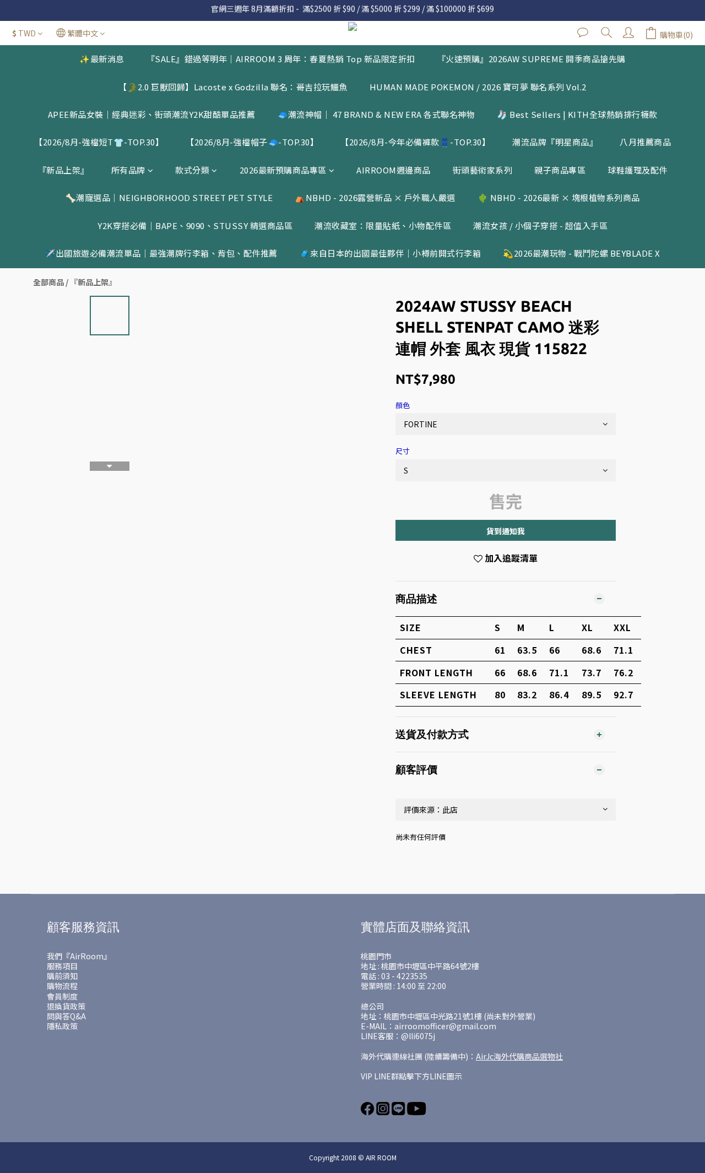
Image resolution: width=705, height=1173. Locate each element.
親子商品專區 (559, 170)
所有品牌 (128, 170)
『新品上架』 (63, 170)
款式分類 (192, 170)
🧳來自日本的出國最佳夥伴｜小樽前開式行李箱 (390, 253)
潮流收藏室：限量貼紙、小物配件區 (382, 225)
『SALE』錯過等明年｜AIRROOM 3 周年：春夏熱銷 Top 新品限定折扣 (281, 58)
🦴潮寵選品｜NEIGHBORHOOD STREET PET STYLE (169, 197)
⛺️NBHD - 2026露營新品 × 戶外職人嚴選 (375, 197)
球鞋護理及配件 (638, 170)
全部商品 (48, 281)
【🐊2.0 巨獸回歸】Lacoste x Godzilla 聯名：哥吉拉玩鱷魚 (233, 87)
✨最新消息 (101, 58)
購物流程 (62, 985)
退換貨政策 (66, 1006)
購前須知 (62, 975)
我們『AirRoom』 (79, 956)
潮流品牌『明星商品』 (555, 142)
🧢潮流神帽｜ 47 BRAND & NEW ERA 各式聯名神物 (376, 114)
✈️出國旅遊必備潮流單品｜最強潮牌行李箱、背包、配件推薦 (161, 253)
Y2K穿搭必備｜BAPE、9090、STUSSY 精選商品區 (194, 225)
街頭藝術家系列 (483, 170)
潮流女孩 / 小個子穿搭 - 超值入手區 (540, 225)
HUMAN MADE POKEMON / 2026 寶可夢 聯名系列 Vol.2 (478, 87)
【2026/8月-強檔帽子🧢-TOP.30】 (252, 142)
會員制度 (62, 996)
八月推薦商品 (645, 142)
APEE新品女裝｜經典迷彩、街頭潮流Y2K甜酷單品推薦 (152, 114)
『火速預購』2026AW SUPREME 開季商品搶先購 (531, 58)
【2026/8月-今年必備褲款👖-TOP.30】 (415, 142)
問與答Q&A (66, 1016)
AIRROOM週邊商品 (393, 170)
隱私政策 (62, 1025)
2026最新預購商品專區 (283, 170)
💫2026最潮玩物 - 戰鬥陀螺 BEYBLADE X (581, 253)
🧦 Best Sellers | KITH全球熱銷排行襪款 (577, 114)
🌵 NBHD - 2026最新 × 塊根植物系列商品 (559, 197)
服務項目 (62, 965)
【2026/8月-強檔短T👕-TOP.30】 (99, 142)
